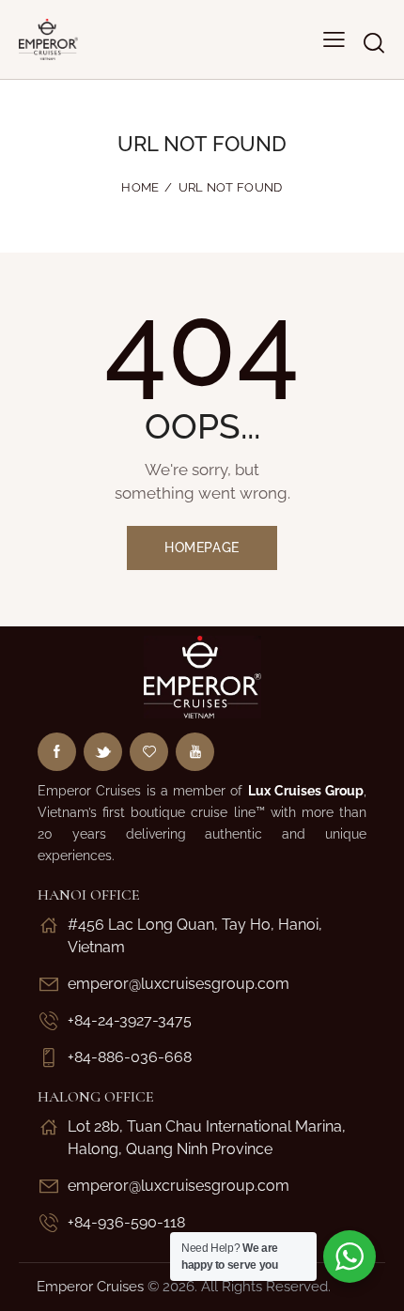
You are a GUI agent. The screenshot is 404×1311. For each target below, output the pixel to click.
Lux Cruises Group (306, 790)
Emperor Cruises (90, 1286)
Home (140, 187)
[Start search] (373, 42)
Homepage (202, 547)
